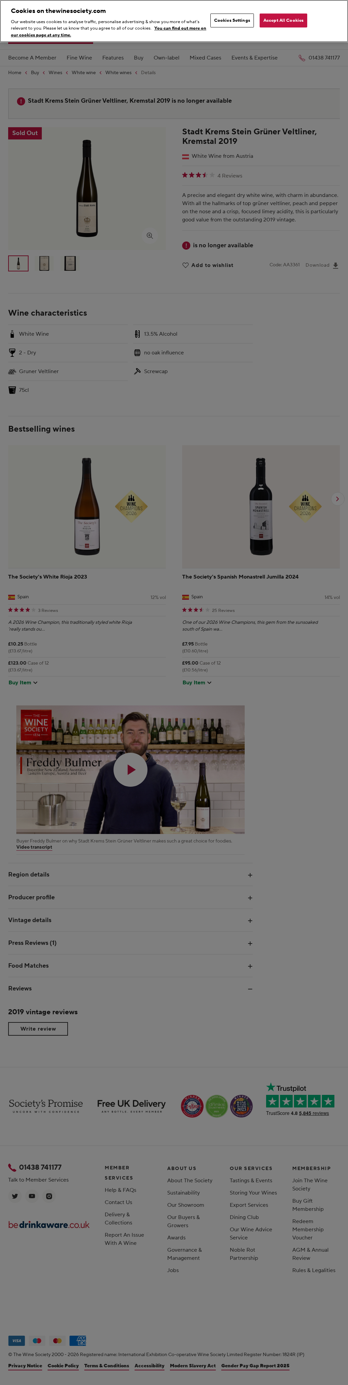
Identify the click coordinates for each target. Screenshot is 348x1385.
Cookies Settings (232, 20)
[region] (174, 21)
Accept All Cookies (283, 20)
